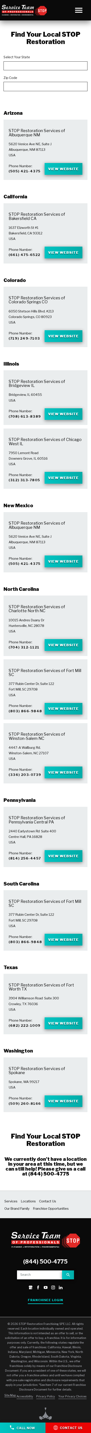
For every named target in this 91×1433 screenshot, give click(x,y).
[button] (79, 10)
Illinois (11, 364)
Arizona (13, 113)
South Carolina (21, 884)
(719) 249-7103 (24, 338)
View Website (63, 169)
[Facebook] (38, 1288)
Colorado (15, 280)
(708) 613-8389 (25, 416)
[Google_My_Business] (30, 1288)
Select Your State (17, 57)
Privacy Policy (45, 1396)
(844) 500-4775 (48, 1173)
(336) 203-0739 (25, 775)
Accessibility (25, 1396)
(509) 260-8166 (25, 1103)
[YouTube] (45, 1288)
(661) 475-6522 (24, 255)
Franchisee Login (45, 1300)
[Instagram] (53, 1288)
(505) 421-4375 (24, 171)
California (15, 196)
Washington (18, 1051)
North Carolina (21, 589)
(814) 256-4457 (25, 858)
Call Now (25, 1428)
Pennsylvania (20, 800)
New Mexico (18, 505)
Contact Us (47, 1201)
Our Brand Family (17, 1208)
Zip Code (10, 78)
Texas (11, 967)
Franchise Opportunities (51, 1208)
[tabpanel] (45, 571)
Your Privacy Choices (72, 1396)
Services (10, 1201)
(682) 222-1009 (24, 1025)
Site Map (10, 1395)
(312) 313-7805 (24, 480)
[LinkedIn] (61, 1288)
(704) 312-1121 (24, 647)
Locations (28, 1201)
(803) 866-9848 (25, 711)
